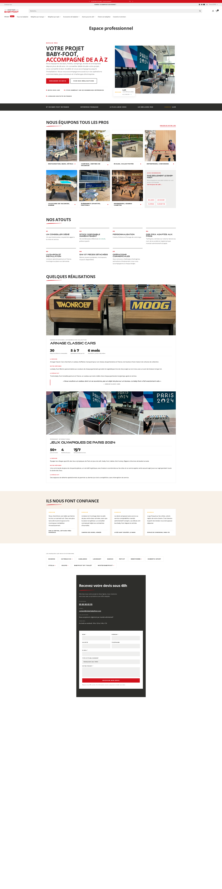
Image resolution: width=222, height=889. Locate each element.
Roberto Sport (154, 559)
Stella (52, 565)
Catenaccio (67, 559)
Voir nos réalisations (83, 81)
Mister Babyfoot (106, 565)
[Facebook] (199, 4)
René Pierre (136, 559)
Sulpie (65, 565)
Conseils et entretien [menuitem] (119, 17)
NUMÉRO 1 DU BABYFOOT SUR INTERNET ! (105, 4)
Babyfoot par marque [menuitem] (37, 17)
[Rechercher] (200, 11)
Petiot (122, 559)
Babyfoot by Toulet (83, 565)
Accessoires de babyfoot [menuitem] (70, 17)
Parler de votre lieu (168, 125)
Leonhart (97, 559)
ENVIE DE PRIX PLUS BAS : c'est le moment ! (112, 1)
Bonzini (51, 559)
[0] (216, 11)
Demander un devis (57, 81)
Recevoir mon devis (111, 680)
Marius (110, 559)
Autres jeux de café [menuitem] (88, 17)
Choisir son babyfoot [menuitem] (104, 17)
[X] (202, 4)
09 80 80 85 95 (85, 604)
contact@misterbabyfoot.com (90, 611)
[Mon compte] (213, 11)
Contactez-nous (8, 4)
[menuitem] (8, 4)
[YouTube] (204, 4)
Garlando (82, 559)
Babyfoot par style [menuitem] (53, 17)
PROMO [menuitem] (6, 17)
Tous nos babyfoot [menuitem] (22, 17)
